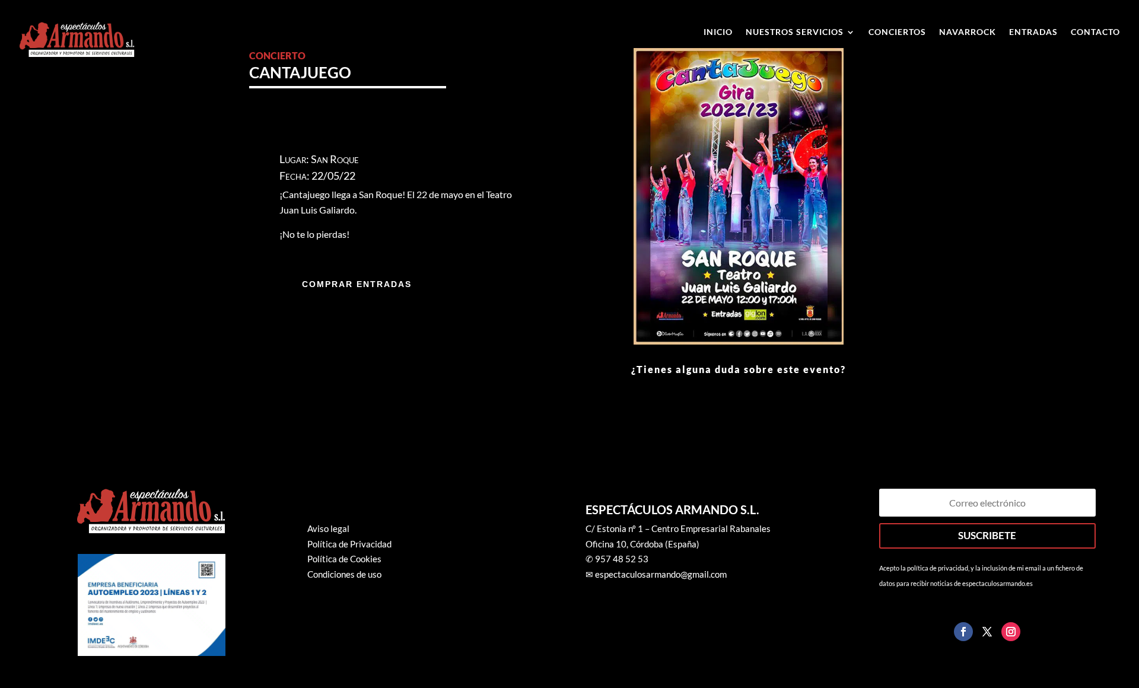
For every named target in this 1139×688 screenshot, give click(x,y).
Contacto (1095, 32)
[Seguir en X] (987, 631)
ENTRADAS (1033, 32)
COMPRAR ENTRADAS (357, 284)
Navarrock (967, 32)
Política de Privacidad (349, 544)
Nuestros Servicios (795, 32)
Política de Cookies (344, 558)
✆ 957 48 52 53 (617, 558)
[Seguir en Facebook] (963, 631)
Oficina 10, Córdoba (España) (642, 544)
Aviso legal (328, 528)
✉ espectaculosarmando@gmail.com (656, 574)
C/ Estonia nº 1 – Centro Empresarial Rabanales (678, 528)
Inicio (718, 32)
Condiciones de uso (344, 574)
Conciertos (897, 32)
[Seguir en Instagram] (1010, 631)
